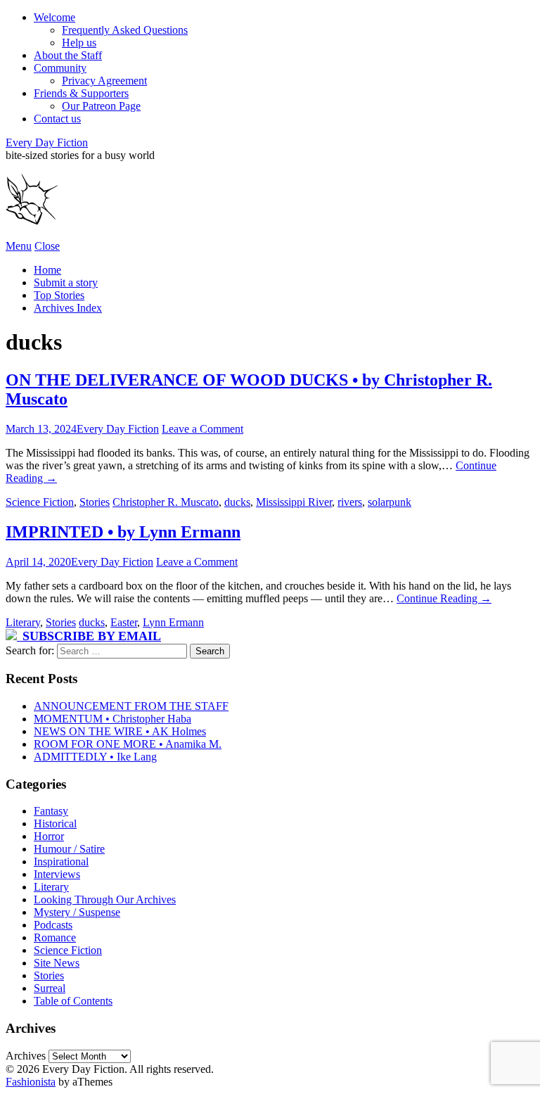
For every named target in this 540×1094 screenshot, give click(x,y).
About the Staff (68, 55)
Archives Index (68, 308)
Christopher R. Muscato (165, 502)
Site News (56, 963)
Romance (55, 937)
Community (60, 68)
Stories (94, 502)
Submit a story (66, 282)
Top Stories (59, 295)
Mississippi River (294, 502)
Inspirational (61, 861)
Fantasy (51, 811)
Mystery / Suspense (77, 912)
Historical (55, 823)
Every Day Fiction (47, 142)
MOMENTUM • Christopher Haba (112, 719)
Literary (23, 622)
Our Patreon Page (101, 106)
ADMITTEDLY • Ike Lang (95, 757)
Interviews (57, 874)
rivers (350, 502)
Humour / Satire (69, 849)
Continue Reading (444, 598)
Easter (123, 622)
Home (47, 270)
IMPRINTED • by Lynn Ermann (123, 532)
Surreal (49, 988)
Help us (79, 43)
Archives (26, 1056)
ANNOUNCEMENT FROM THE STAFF (131, 706)
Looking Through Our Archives (105, 899)
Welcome (54, 17)
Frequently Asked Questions (125, 30)
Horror (49, 836)
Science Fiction (40, 502)
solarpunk (389, 502)
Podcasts (53, 925)
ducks (237, 502)
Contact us (57, 119)
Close (47, 246)
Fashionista (31, 1082)
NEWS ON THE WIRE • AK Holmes (120, 731)
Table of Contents (73, 1001)
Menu (19, 246)
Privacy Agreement (104, 81)
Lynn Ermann (173, 622)
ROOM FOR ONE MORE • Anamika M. (127, 744)
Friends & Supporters (81, 93)
